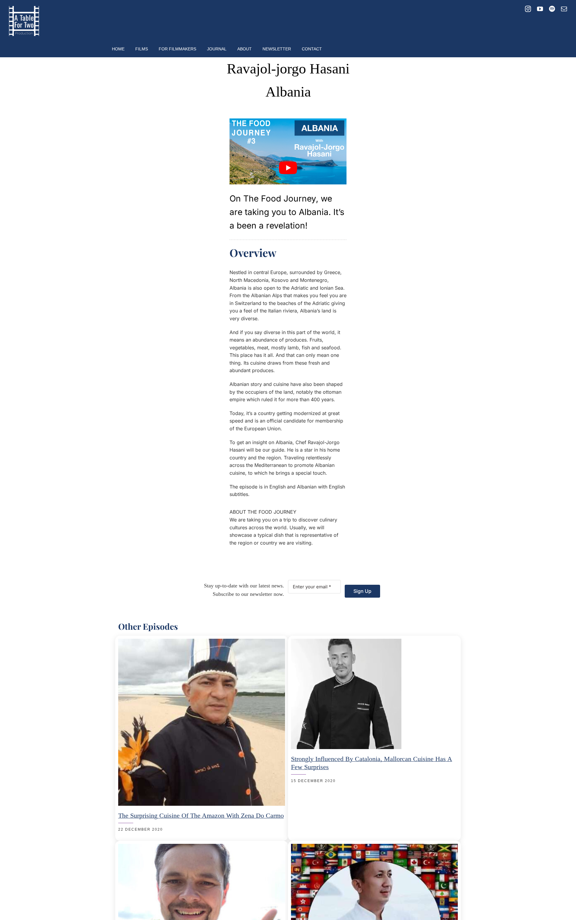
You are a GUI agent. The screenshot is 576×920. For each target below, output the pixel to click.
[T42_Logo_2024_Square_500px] (24, 8)
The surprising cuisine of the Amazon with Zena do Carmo (201, 815)
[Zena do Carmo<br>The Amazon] (201, 642)
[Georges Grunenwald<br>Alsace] (201, 847)
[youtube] (540, 9)
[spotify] (552, 9)
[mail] (564, 9)
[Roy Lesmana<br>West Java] (374, 847)
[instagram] (528, 9)
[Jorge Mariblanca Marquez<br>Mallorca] (346, 642)
